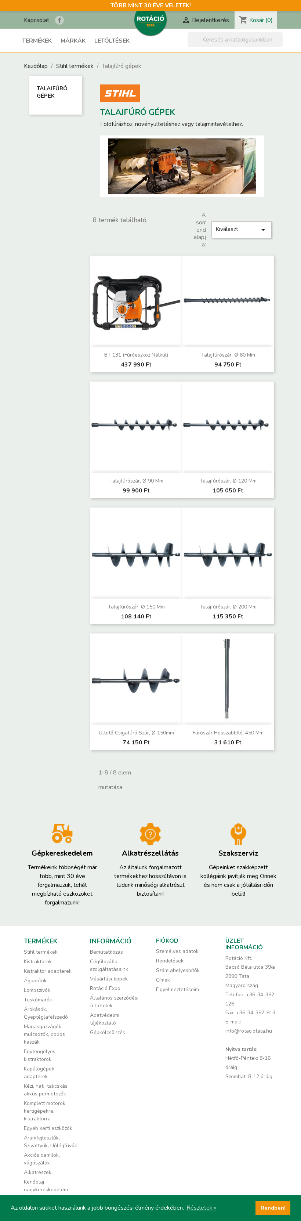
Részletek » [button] (201, 1208)
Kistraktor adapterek (48, 971)
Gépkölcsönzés (107, 1032)
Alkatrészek (37, 1172)
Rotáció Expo (105, 988)
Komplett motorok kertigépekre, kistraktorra (44, 1111)
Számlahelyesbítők (178, 970)
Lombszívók (37, 990)
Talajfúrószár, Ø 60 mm (228, 354)
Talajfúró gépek (52, 92)
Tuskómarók (38, 999)
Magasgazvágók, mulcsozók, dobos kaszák (44, 1034)
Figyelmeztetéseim (177, 989)
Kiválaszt (241, 229)
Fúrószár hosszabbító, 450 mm (228, 732)
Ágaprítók (35, 980)
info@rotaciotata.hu (248, 1030)
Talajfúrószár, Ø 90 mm (136, 480)
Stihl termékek (41, 952)
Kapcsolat (36, 20)
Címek (163, 979)
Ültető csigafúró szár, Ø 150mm (136, 732)
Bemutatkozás (106, 952)
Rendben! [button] (273, 1207)
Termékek (37, 41)
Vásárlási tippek (109, 978)
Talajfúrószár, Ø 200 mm (228, 606)
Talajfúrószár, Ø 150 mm (136, 606)
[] (280, 44)
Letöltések (112, 41)
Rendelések (170, 960)
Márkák (73, 41)
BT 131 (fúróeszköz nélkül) (136, 354)
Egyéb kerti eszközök (48, 1128)
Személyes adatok (177, 951)
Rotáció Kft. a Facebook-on (59, 20)
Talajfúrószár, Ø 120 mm (228, 480)
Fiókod (167, 941)
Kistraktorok (38, 961)
